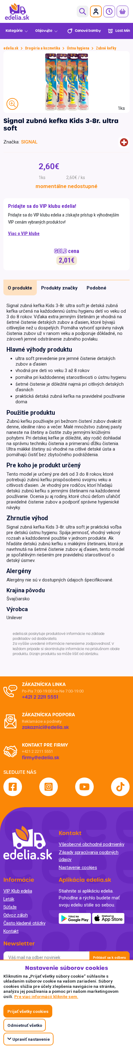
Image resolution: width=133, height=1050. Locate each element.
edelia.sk (10, 48)
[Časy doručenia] (109, 11)
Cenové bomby (88, 30)
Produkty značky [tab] (59, 288)
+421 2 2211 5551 (37, 751)
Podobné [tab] (96, 288)
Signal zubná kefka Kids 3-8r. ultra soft (60, 125)
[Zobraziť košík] (122, 11)
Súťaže (10, 907)
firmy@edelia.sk (40, 758)
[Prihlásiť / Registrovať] (96, 11)
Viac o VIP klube (24, 233)
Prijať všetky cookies (28, 1011)
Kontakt (11, 931)
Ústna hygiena (78, 48)
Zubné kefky (106, 48)
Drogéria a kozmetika (42, 48)
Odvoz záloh (15, 915)
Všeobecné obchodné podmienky (91, 844)
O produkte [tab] (20, 288)
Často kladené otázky (24, 923)
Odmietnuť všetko (24, 1025)
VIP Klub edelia (17, 891)
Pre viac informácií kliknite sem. (46, 996)
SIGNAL (29, 142)
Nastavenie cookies (78, 867)
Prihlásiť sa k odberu (109, 958)
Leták (8, 899)
